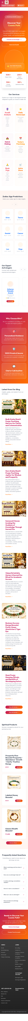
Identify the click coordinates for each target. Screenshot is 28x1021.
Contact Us (17, 950)
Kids (2, 996)
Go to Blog (17, 948)
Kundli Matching (5, 950)
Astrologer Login (19, 977)
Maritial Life (3, 993)
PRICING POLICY (19, 968)
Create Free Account (14, 932)
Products (3, 952)
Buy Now (19, 767)
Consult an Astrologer (13, 39)
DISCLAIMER (18, 966)
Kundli (2, 948)
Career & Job (4, 1003)
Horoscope (3, 954)
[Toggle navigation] (2, 2)
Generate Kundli (14, 44)
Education (3, 998)
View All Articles (13, 707)
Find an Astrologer (14, 927)
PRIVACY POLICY (19, 964)
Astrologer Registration (20, 979)
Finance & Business (5, 1000)
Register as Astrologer (8, 5)
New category (4, 991)
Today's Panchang (5, 957)
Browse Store (13, 842)
